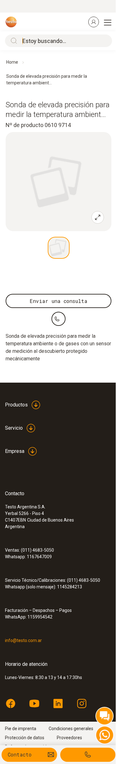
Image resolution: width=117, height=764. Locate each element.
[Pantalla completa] (97, 217)
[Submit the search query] (12, 41)
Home (12, 62)
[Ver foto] (59, 248)
